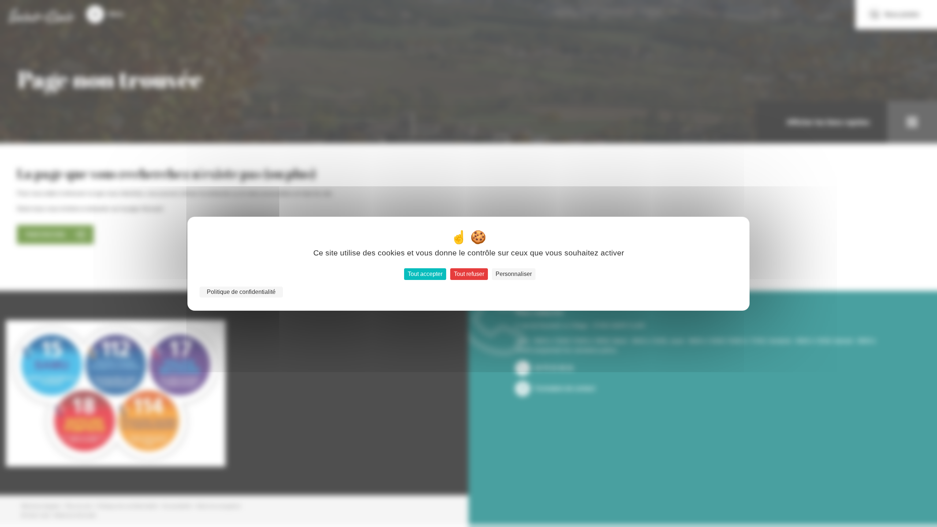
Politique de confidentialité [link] (241, 292)
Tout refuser (469, 274)
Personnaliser (514, 274)
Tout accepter (425, 274)
